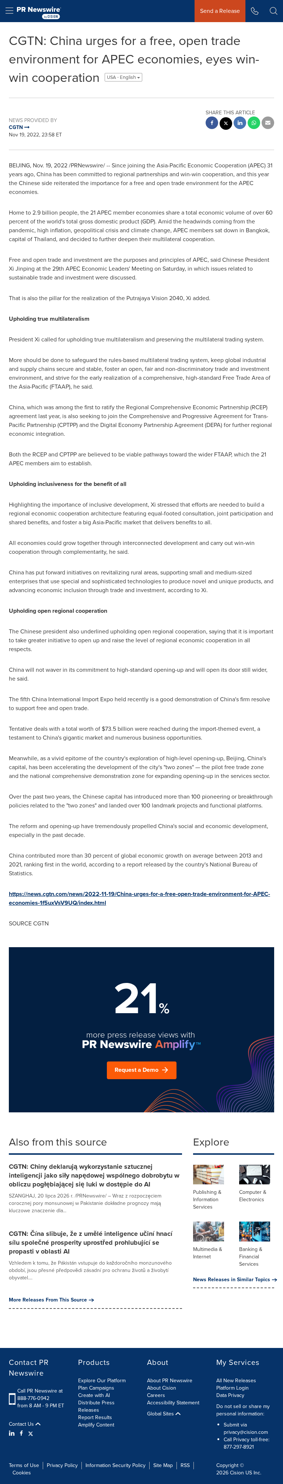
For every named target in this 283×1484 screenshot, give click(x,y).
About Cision (161, 1388)
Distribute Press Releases (96, 1406)
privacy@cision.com (246, 1432)
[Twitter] (30, 1433)
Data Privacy (230, 1395)
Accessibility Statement (173, 1403)
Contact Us (22, 1424)
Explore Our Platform (102, 1380)
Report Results (95, 1417)
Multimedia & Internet (207, 1253)
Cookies (22, 1473)
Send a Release (220, 11)
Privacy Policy (62, 1465)
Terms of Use (24, 1465)
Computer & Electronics (252, 1195)
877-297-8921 (239, 1447)
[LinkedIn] (13, 1433)
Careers (156, 1395)
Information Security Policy (115, 1465)
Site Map (163, 1465)
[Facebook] (21, 1433)
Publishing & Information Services (207, 1199)
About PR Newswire (169, 1380)
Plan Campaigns (96, 1388)
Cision (237, 1473)
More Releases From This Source (48, 1300)
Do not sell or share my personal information (243, 1410)
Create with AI (94, 1395)
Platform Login (232, 1388)
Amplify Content (96, 1425)
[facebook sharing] (212, 124)
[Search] (273, 11)
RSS (185, 1465)
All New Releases (236, 1380)
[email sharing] (268, 124)
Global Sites (161, 1414)
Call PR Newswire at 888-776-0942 (40, 1394)
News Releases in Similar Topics (231, 1279)
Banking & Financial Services (250, 1256)
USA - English (122, 77)
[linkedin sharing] (240, 124)
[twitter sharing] (226, 124)
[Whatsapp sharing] (254, 124)
